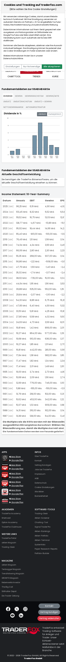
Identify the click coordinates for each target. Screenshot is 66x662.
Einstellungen (13, 66)
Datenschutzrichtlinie (13, 58)
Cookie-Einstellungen (16, 51)
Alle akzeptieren (51, 66)
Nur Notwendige (31, 66)
